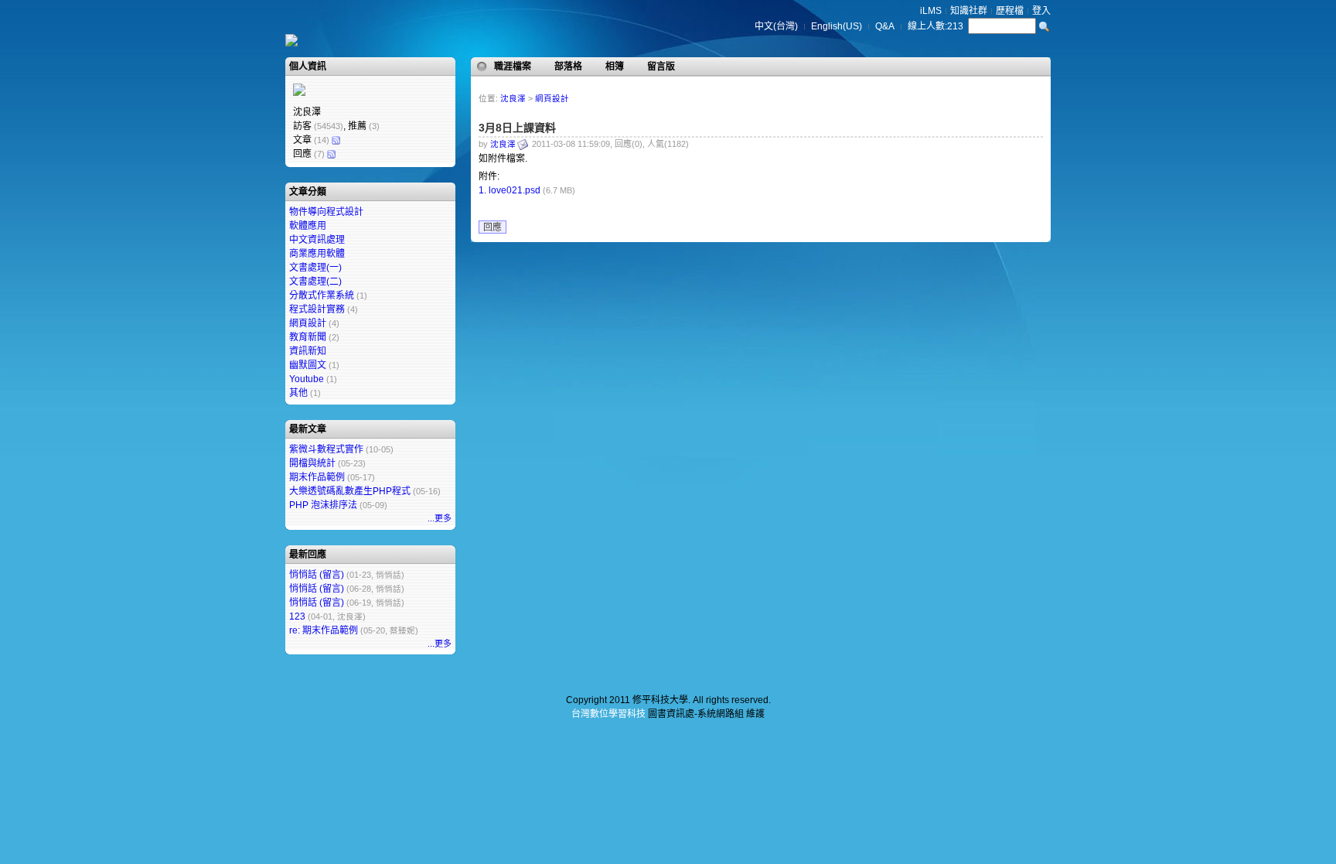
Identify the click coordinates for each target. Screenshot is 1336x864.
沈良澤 (513, 98)
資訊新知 (307, 351)
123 (297, 616)
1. (482, 190)
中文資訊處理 (317, 239)
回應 (492, 227)
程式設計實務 (317, 309)
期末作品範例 (317, 477)
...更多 (440, 518)
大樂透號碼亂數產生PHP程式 (350, 491)
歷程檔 (1010, 10)
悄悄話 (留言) (316, 574)
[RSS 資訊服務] (335, 140)
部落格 (568, 66)
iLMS (931, 10)
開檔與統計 (312, 463)
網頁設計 (307, 323)
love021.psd (514, 190)
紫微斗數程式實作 (326, 449)
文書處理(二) (315, 281)
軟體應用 (307, 225)
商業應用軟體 (317, 253)
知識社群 (968, 10)
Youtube (306, 379)
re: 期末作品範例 (323, 630)
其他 (298, 393)
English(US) (836, 26)
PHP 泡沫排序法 (323, 505)
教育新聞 (307, 337)
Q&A (885, 26)
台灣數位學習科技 (608, 714)
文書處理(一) (315, 267)
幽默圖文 (307, 365)
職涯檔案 (512, 66)
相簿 (614, 66)
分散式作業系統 (321, 295)
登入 (1041, 10)
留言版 (661, 66)
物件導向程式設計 (326, 212)
